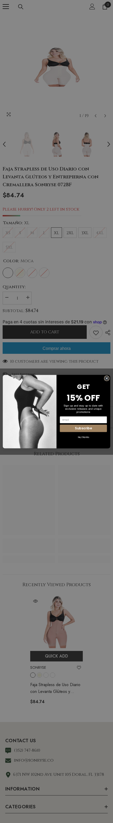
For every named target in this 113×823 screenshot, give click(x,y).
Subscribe (83, 428)
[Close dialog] (106, 378)
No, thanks (83, 437)
